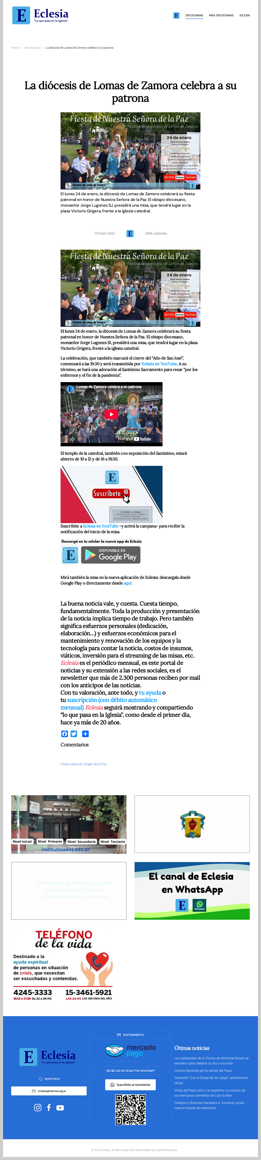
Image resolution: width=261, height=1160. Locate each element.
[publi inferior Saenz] (68, 824)
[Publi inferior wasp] (192, 891)
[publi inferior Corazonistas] (192, 824)
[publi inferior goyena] (68, 891)
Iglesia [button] (245, 15)
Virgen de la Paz (95, 764)
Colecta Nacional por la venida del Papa (203, 1071)
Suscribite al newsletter (133, 1085)
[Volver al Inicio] (41, 15)
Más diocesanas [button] (221, 15)
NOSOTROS (52, 1079)
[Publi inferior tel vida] (62, 965)
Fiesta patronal (71, 764)
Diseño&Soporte (167, 1150)
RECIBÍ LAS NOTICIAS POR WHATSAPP (130, 1071)
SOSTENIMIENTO (133, 1035)
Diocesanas (194, 15)
